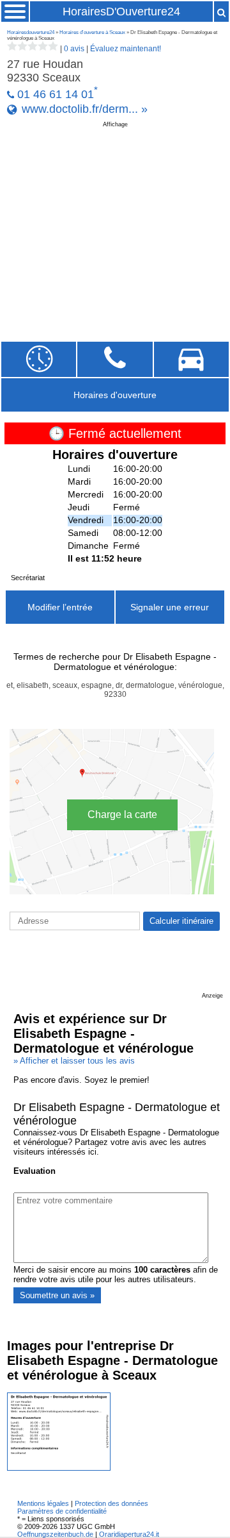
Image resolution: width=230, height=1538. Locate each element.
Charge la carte (122, 814)
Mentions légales (43, 1503)
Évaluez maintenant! (125, 48)
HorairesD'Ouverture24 (121, 11)
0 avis (74, 48)
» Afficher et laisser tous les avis (74, 1061)
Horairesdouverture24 (30, 32)
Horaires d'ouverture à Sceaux (92, 32)
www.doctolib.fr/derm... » (85, 109)
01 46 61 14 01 (55, 94)
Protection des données (111, 1503)
